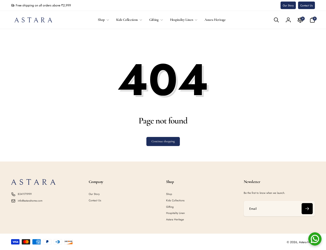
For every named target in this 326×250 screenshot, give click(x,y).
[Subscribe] (307, 208)
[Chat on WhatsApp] (315, 239)
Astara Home (307, 242)
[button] (102, 20)
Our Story (288, 6)
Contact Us (306, 6)
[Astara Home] (33, 183)
